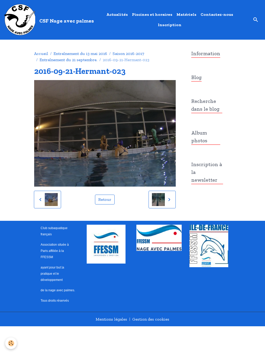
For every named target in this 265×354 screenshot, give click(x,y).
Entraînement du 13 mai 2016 (80, 53)
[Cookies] (11, 343)
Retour (104, 199)
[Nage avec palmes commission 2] (159, 237)
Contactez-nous (217, 14)
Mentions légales (111, 319)
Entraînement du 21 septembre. (68, 59)
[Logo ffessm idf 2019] (208, 245)
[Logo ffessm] (106, 243)
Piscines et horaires (152, 14)
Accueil (41, 53)
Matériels (186, 14)
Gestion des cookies (150, 319)
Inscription (169, 24)
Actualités (117, 14)
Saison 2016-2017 (128, 53)
